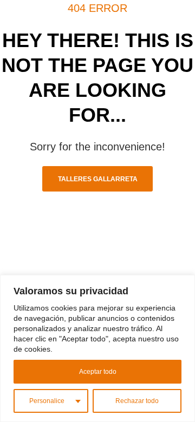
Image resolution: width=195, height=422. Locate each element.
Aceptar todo (97, 371)
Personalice (46, 401)
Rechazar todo (137, 401)
